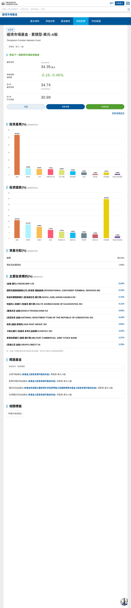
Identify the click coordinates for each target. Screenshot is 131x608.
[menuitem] (34, 21)
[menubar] (65, 21)
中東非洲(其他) (15, 413)
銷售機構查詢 (118, 113)
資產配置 (80, 21)
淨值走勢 (50, 21)
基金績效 (65, 21)
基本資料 (34, 21)
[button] (9, 3)
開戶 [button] (112, 3)
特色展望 (96, 21)
